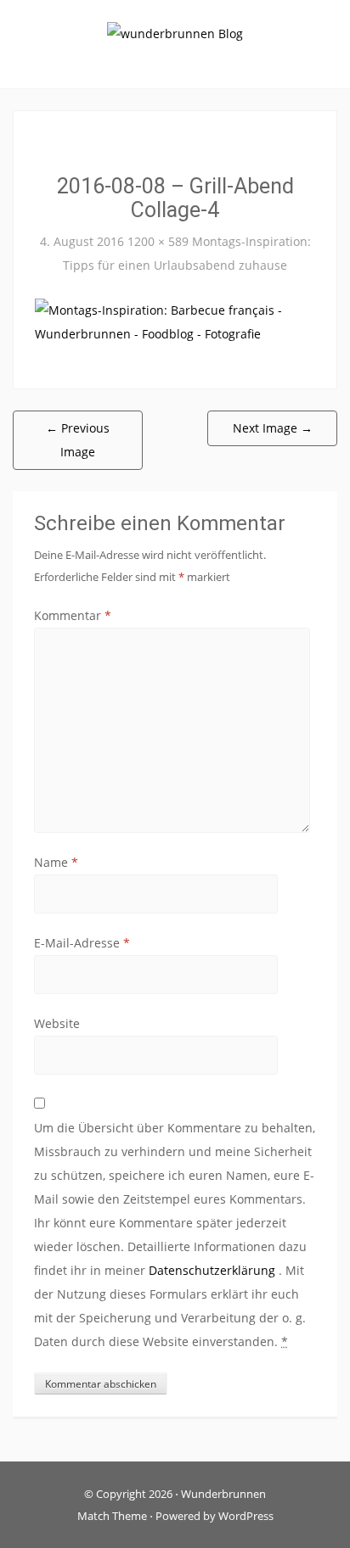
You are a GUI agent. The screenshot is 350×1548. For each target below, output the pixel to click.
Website (57, 1023)
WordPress (246, 1515)
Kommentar (72, 615)
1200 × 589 (158, 241)
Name (56, 862)
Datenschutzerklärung (214, 1270)
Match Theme (112, 1515)
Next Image (273, 428)
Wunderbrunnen (223, 1493)
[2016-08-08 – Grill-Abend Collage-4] (175, 321)
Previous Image (78, 440)
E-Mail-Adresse (82, 943)
